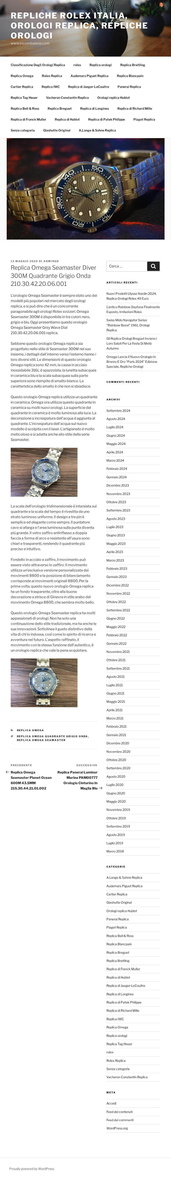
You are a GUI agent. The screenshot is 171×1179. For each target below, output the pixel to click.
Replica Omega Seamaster (41, 740)
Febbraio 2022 (116, 635)
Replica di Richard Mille (134, 108)
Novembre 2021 (118, 652)
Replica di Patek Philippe (106, 119)
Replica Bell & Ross (25, 108)
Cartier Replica (22, 87)
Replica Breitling (132, 65)
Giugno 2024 (115, 435)
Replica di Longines (94, 108)
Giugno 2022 (115, 618)
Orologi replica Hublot (113, 97)
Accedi (111, 1103)
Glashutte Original (56, 130)
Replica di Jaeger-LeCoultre (88, 87)
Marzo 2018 (115, 851)
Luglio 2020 (115, 785)
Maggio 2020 (116, 801)
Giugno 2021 (115, 693)
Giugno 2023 (115, 535)
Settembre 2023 (118, 510)
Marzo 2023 (115, 560)
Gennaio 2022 (116, 643)
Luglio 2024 (114, 427)
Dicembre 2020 (117, 743)
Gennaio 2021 (116, 735)
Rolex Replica (52, 76)
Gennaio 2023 (116, 577)
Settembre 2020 (118, 768)
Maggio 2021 (115, 701)
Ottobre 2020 (116, 760)
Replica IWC (51, 87)
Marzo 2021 (115, 718)
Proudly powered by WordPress (31, 1169)
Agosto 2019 (115, 835)
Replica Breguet (60, 108)
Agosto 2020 (115, 776)
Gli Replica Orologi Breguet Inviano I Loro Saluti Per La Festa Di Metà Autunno (131, 343)
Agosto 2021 (115, 676)
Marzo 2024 (115, 460)
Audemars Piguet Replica (89, 76)
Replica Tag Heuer (24, 97)
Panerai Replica (129, 87)
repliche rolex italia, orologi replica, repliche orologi (79, 25)
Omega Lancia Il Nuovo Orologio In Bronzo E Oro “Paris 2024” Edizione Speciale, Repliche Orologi (131, 362)
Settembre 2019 (118, 826)
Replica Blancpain (130, 76)
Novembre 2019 (118, 810)
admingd (51, 261)
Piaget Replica (144, 119)
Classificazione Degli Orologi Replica (38, 65)
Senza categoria (23, 130)
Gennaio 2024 (116, 477)
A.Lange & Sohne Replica (97, 130)
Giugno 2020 (115, 793)
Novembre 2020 (118, 751)
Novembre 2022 (118, 593)
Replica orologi (101, 65)
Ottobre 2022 (116, 602)
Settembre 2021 (118, 668)
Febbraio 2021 (116, 726)
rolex (77, 65)
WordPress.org (117, 1128)
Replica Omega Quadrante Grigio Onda (52, 736)
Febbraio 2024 (116, 468)
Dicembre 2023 (117, 485)
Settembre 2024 (118, 410)
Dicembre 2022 (117, 585)
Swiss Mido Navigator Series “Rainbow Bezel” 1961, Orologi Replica (128, 325)
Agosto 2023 (115, 519)
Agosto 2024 (115, 419)
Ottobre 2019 (116, 818)
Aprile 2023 (114, 552)
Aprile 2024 (114, 452)
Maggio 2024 (116, 444)
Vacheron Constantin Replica (67, 97)
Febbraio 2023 (116, 568)
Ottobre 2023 (116, 502)
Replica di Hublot (67, 119)
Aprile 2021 (114, 710)
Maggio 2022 (115, 627)
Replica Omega (22, 76)
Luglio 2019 (114, 843)
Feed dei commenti (120, 1120)
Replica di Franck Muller (28, 119)
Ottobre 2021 (116, 660)
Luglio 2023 (114, 527)
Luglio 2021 (114, 685)
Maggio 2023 (116, 543)
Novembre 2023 (118, 494)
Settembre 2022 (118, 610)
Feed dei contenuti (119, 1112)
